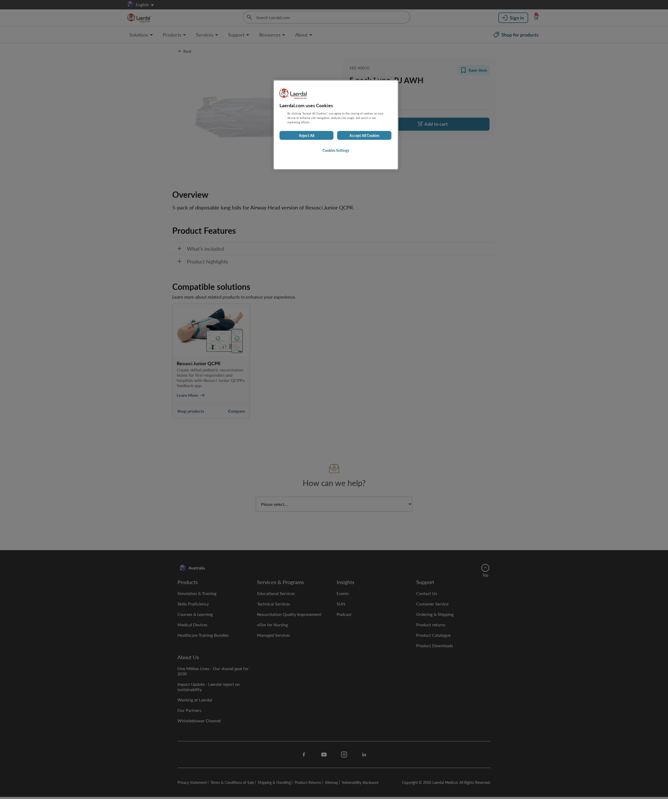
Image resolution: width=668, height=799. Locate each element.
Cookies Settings (336, 150)
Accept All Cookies (364, 135)
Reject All (306, 135)
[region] (335, 125)
